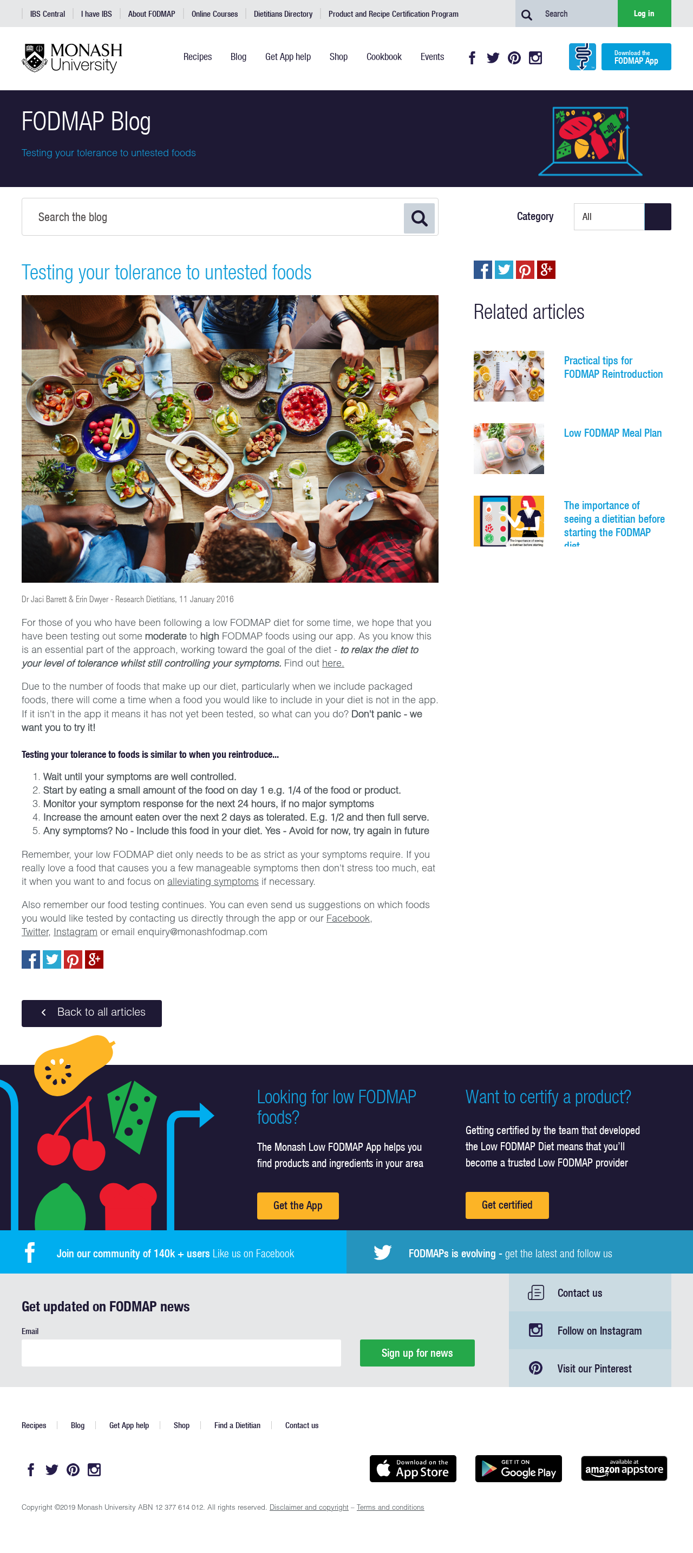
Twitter (493, 58)
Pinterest (514, 58)
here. (333, 664)
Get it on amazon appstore (624, 1468)
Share (31, 959)
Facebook (472, 58)
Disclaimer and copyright (309, 1508)
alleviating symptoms (213, 883)
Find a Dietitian (237, 1425)
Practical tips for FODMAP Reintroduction (613, 367)
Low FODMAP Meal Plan (613, 432)
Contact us (580, 1292)
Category (535, 216)
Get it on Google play (518, 1468)
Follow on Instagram (600, 1330)
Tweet (52, 959)
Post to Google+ (94, 959)
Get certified (507, 1204)
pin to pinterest (73, 959)
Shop (181, 1425)
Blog (77, 1425)
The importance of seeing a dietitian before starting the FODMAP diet (614, 525)
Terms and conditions (390, 1508)
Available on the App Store (412, 1468)
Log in (644, 13)
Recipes (34, 1425)
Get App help (129, 1425)
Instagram (535, 58)
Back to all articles (100, 1013)
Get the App (298, 1205)
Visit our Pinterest (595, 1368)
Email (30, 1331)
